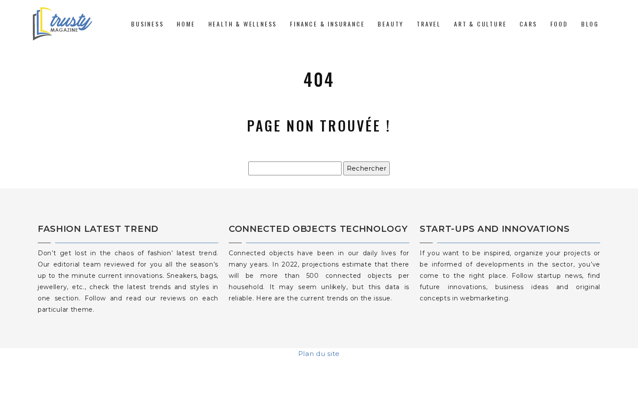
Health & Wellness (242, 23)
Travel (429, 23)
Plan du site (319, 353)
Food (559, 23)
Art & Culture (480, 23)
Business (147, 23)
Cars (528, 23)
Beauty (391, 23)
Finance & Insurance (327, 23)
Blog (590, 23)
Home (186, 23)
